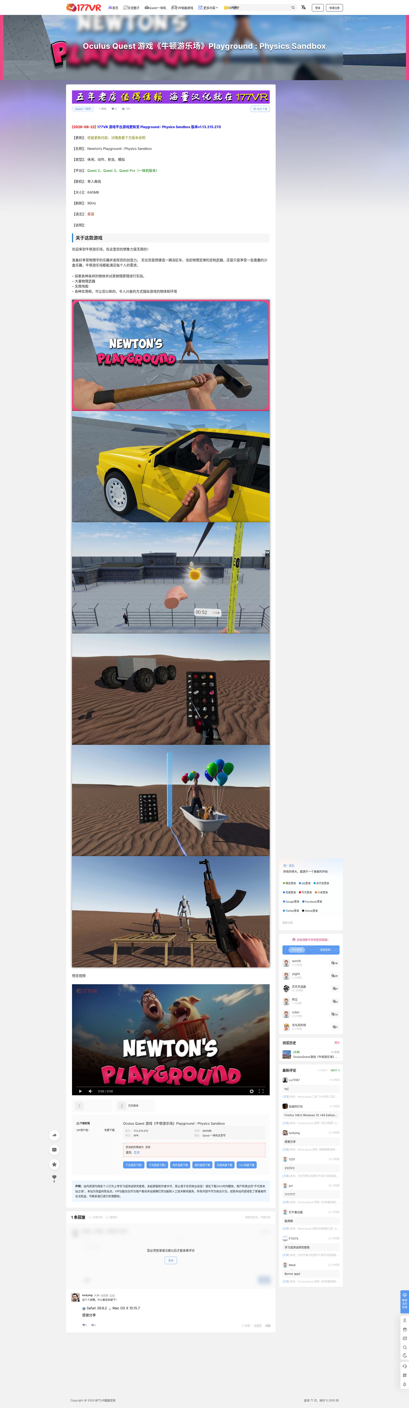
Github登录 (311, 910)
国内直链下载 (202, 1165)
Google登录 (292, 901)
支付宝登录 (322, 883)
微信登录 (291, 883)
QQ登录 (306, 883)
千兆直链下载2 (157, 1165)
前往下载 (262, 109)
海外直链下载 (180, 1165)
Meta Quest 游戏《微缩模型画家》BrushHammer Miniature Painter (337, 1149)
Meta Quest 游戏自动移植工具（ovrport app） (324, 1228)
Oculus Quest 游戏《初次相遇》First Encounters (326, 1123)
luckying (87, 1295)
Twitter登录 (292, 910)
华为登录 (307, 892)
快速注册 (334, 8)
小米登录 (323, 892)
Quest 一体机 (83, 108)
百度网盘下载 (224, 1165)
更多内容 (209, 8)
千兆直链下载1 (133, 1165)
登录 (317, 8)
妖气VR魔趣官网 (104, 1400)
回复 (268, 1325)
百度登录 (291, 892)
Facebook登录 (313, 901)
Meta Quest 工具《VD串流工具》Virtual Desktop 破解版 (330, 1096)
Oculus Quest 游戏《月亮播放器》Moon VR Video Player (331, 1202)
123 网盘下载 (246, 1165)
